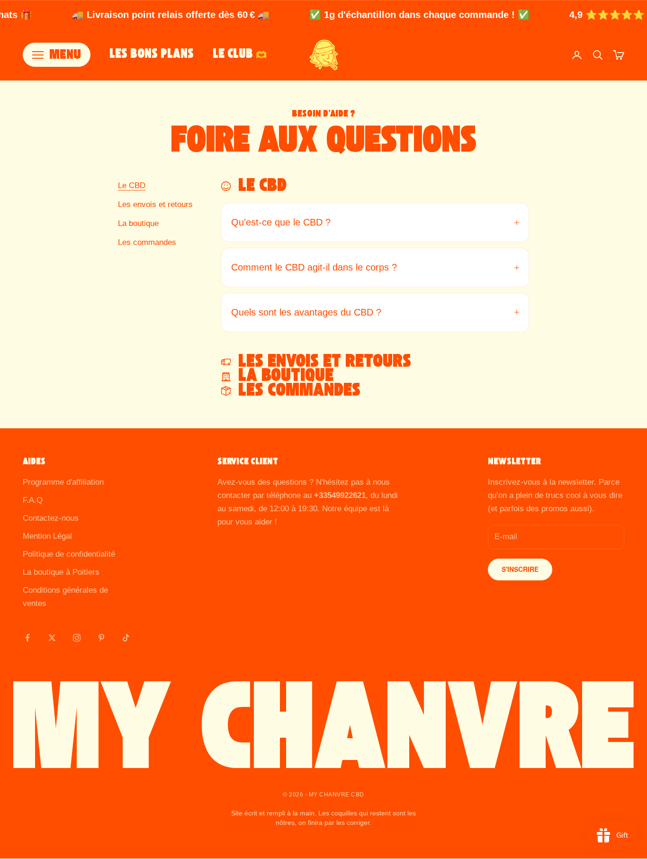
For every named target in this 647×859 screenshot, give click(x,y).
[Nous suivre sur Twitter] (52, 637)
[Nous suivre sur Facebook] (27, 637)
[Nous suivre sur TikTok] (126, 637)
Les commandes (147, 242)
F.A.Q (33, 500)
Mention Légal (47, 536)
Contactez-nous (51, 518)
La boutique (138, 223)
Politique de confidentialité (69, 554)
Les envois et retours (155, 204)
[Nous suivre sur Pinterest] (101, 637)
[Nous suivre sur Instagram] (76, 637)
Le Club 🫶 (240, 55)
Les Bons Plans (151, 55)
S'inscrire (520, 569)
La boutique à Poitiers (61, 572)
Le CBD (131, 185)
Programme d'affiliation (63, 482)
